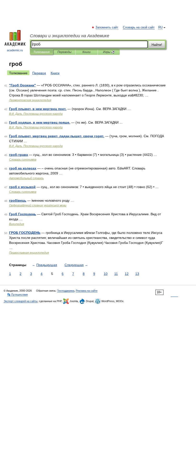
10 (106, 274)
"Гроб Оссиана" (22, 85)
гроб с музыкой (22, 187)
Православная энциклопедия (29, 252)
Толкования (41, 52)
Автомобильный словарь (26, 178)
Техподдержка (65, 290)
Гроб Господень (22, 214)
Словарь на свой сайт (139, 27)
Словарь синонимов (22, 159)
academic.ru (15, 50)
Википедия (16, 224)
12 (127, 274)
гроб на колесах (22, 168)
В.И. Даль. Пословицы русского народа (36, 113)
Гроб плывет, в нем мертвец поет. (37, 109)
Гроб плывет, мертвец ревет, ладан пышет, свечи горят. (56, 136)
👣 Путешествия (17, 294)
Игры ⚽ (109, 52)
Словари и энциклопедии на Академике (69, 35)
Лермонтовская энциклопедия (30, 100)
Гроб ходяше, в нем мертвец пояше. (39, 122)
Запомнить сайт (107, 27)
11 (116, 274)
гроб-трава (18, 155)
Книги (86, 52)
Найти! (157, 45)
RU (160, 27)
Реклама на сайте (87, 290)
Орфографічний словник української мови (37, 205)
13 (137, 274)
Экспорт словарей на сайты (21, 301)
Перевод (39, 73)
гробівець (17, 200)
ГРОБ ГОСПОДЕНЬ (24, 233)
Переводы (64, 52)
